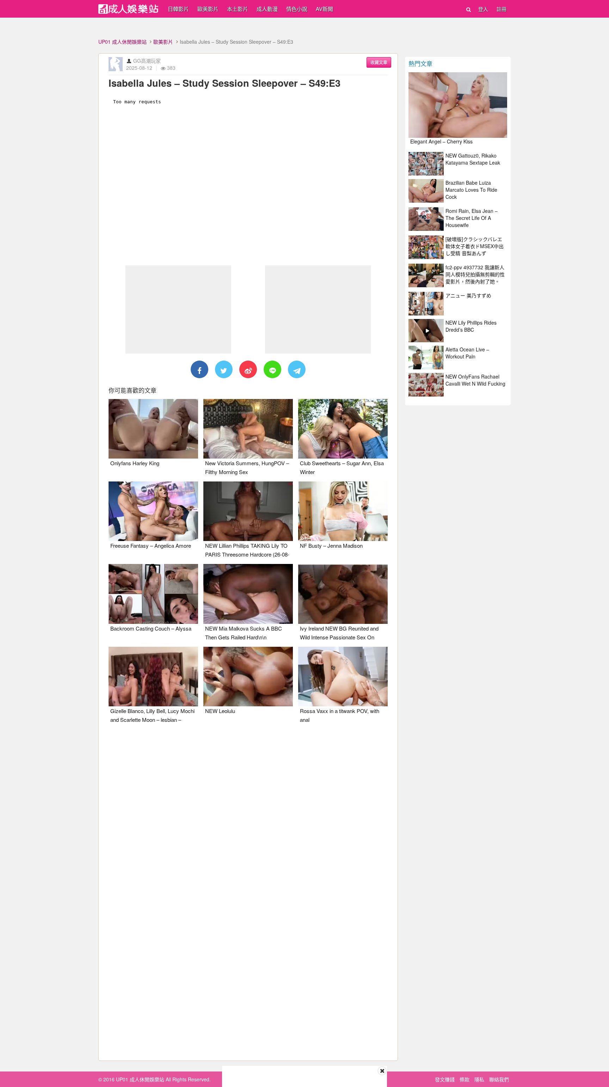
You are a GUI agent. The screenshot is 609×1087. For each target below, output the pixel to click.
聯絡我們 (499, 1079)
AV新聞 (324, 8)
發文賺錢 (445, 1079)
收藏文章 (378, 62)
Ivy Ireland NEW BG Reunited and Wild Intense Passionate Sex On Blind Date (339, 637)
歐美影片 (208, 8)
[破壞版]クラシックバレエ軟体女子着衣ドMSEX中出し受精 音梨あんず (474, 246)
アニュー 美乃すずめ (468, 295)
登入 (483, 8)
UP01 (128, 9)
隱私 (479, 1079)
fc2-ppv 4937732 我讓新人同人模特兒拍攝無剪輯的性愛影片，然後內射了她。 (475, 274)
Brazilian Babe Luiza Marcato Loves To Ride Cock (471, 189)
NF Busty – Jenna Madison (331, 545)
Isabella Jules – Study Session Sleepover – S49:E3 (224, 83)
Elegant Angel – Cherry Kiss (441, 141)
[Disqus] (248, 817)
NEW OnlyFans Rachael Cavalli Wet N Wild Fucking (475, 380)
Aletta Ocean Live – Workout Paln (467, 353)
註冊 (501, 8)
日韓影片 (178, 8)
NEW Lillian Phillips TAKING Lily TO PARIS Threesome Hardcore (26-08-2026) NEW (247, 554)
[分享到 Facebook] (199, 369)
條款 (464, 1079)
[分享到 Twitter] (224, 369)
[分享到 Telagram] (297, 369)
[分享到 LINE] (272, 369)
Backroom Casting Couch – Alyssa (150, 628)
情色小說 (296, 8)
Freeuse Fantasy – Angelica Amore (150, 545)
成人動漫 (267, 8)
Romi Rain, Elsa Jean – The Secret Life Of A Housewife (471, 217)
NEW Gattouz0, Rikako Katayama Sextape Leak (472, 159)
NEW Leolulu (220, 710)
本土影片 (237, 8)
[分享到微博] (248, 369)
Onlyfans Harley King (134, 463)
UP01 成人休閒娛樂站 (122, 41)
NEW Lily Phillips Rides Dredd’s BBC (471, 326)
